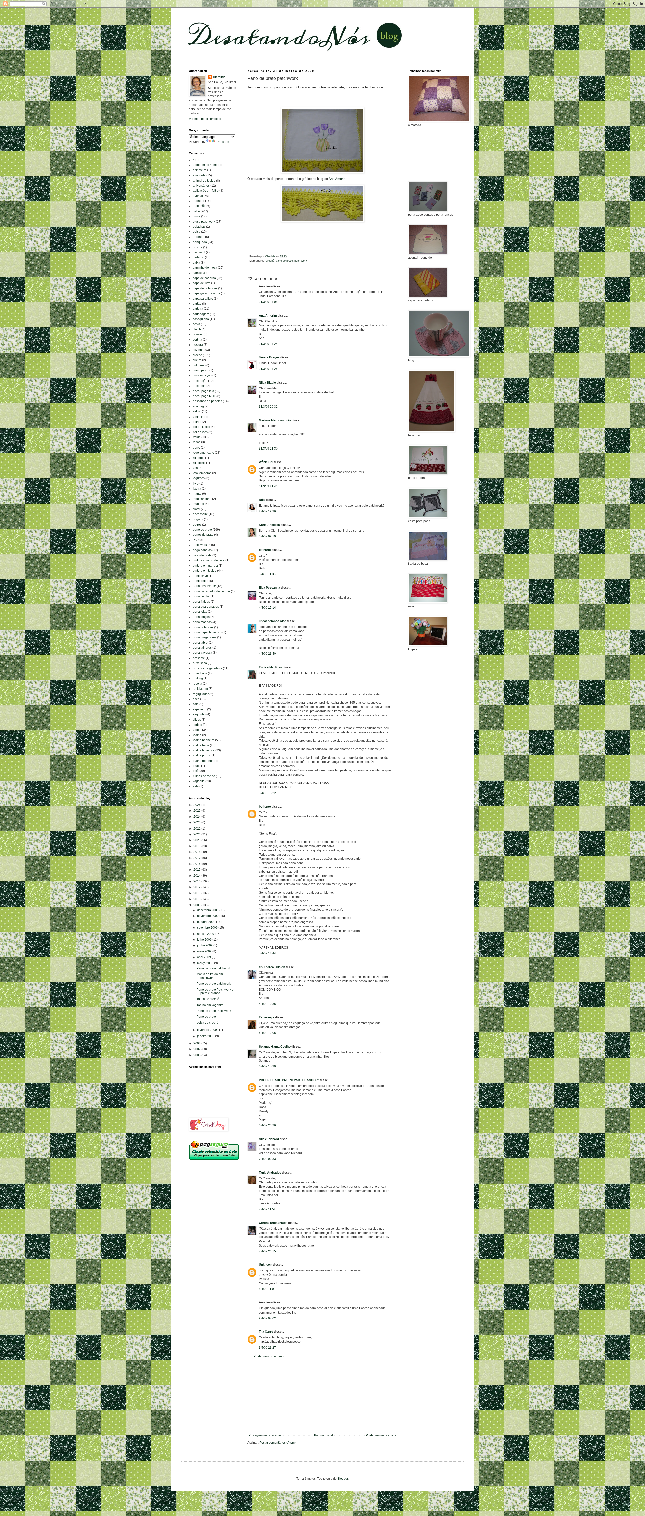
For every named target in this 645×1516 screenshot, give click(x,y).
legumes (199, 478)
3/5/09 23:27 (267, 1347)
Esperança (266, 1017)
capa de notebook (205, 288)
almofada (199, 175)
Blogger (342, 1478)
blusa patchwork (204, 221)
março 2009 (205, 963)
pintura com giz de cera (209, 560)
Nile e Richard (269, 1139)
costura (198, 345)
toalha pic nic (202, 755)
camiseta (199, 273)
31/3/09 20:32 (268, 406)
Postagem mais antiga (381, 1435)
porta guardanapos (206, 606)
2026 (197, 805)
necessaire (200, 514)
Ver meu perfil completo (205, 119)
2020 (197, 840)
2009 (197, 905)
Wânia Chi (266, 462)
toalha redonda (203, 761)
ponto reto (200, 581)
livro (196, 483)
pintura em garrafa (205, 565)
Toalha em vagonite (210, 1005)
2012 (197, 887)
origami (198, 519)
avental (198, 196)
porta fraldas (201, 601)
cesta (196, 324)
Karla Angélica (269, 525)
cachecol (199, 252)
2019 (197, 846)
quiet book (200, 673)
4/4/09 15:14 (267, 607)
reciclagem (200, 689)
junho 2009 (205, 945)
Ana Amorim (268, 315)
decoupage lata (203, 391)
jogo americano (203, 452)
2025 (197, 810)
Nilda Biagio (267, 382)
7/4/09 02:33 (267, 1159)
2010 (197, 899)
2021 (197, 834)
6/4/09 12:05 (267, 1033)
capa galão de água (206, 293)
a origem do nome (205, 165)
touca (196, 766)
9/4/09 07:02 (267, 1318)
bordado (198, 237)
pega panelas (202, 550)
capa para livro (203, 298)
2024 (197, 816)
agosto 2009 (206, 934)
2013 (197, 881)
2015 (197, 869)
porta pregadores (204, 637)
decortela (199, 386)
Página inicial (323, 1435)
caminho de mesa (205, 267)
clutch (197, 329)
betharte (265, 550)
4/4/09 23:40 (267, 654)
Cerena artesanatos (273, 1223)
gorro (196, 447)
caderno (198, 257)
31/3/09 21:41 (268, 486)
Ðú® (262, 500)
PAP (196, 540)
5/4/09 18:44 (267, 953)
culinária (199, 365)
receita (197, 683)
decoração (200, 381)
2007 (197, 1049)
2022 (197, 828)
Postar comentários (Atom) (277, 1442)
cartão (197, 303)
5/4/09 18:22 (267, 793)
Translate (222, 142)
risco (196, 699)
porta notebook (203, 627)
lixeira (197, 488)
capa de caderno (204, 278)
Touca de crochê (208, 999)
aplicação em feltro (206, 190)
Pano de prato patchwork (214, 968)
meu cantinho (202, 499)
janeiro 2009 (206, 1036)
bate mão (199, 206)
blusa (196, 216)
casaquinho (201, 319)
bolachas (199, 226)
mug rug (198, 504)
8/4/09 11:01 (267, 1289)
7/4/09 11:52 (267, 1209)
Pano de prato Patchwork (214, 1011)
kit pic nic (199, 463)
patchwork (300, 260)
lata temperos (202, 473)
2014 (197, 875)
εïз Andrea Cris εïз (272, 967)
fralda (197, 437)
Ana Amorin (337, 179)
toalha (197, 735)
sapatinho (199, 709)
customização (202, 375)
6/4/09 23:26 (267, 1125)
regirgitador (201, 694)
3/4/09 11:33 (267, 574)
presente (199, 658)
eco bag (198, 406)
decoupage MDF (204, 396)
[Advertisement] (322, 1395)
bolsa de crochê (207, 1022)
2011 (197, 893)
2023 (197, 822)
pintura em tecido (204, 570)
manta (197, 493)
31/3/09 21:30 (268, 448)
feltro (196, 422)
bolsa (196, 231)
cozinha (198, 350)
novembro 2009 (208, 916)
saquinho (199, 714)
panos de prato (203, 534)
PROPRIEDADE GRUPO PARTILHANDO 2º (289, 1080)
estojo (197, 411)
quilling (198, 678)
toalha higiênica (204, 750)
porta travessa (202, 652)
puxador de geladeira (207, 668)
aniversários (201, 185)
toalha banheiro (203, 740)
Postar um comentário (269, 1356)
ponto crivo (200, 576)
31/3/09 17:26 (268, 369)
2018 (197, 852)
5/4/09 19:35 (267, 1004)
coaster (198, 334)
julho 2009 (204, 939)
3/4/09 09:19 (267, 536)
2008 (197, 1043)
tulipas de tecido (204, 776)
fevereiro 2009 (207, 1030)
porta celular (201, 596)
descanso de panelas (207, 401)
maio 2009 (204, 951)
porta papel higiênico (207, 632)
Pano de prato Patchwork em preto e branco (216, 991)
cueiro (197, 360)
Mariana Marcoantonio (275, 420)
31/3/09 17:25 (268, 344)
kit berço (198, 458)
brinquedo (200, 242)
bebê (196, 211)
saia (196, 704)
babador (198, 201)
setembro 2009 (207, 927)
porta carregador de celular (211, 591)
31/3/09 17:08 (268, 302)
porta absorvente (204, 586)
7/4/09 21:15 (267, 1251)
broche (197, 247)
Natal (196, 509)
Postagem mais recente (265, 1435)
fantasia (198, 417)
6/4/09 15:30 (267, 1066)
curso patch (201, 370)
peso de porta (202, 555)
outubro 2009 (206, 922)
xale (196, 786)
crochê (270, 260)
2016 (197, 864)
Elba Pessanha (269, 587)
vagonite (199, 781)
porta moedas (202, 622)
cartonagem (201, 314)
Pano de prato (206, 1016)
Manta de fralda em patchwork (210, 975)
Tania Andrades (270, 1172)
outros (197, 524)
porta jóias (200, 611)
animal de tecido (204, 180)
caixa (196, 262)
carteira (198, 309)
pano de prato (284, 260)
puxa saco (200, 663)
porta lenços (201, 617)
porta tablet (200, 642)
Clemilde (219, 77)
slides (197, 719)
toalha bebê (201, 745)
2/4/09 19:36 (267, 511)
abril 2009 (204, 957)
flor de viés (200, 432)
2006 (197, 1055)
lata (195, 468)
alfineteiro (199, 170)
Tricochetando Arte (272, 621)
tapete (197, 730)
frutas (196, 442)
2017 (197, 858)
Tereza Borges (269, 357)
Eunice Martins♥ (270, 667)
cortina (197, 339)
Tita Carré (266, 1331)
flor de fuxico (201, 427)
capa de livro (201, 283)
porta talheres (202, 647)
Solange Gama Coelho (275, 1046)
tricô (196, 771)
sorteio (197, 725)
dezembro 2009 (208, 910)
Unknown (265, 1264)
